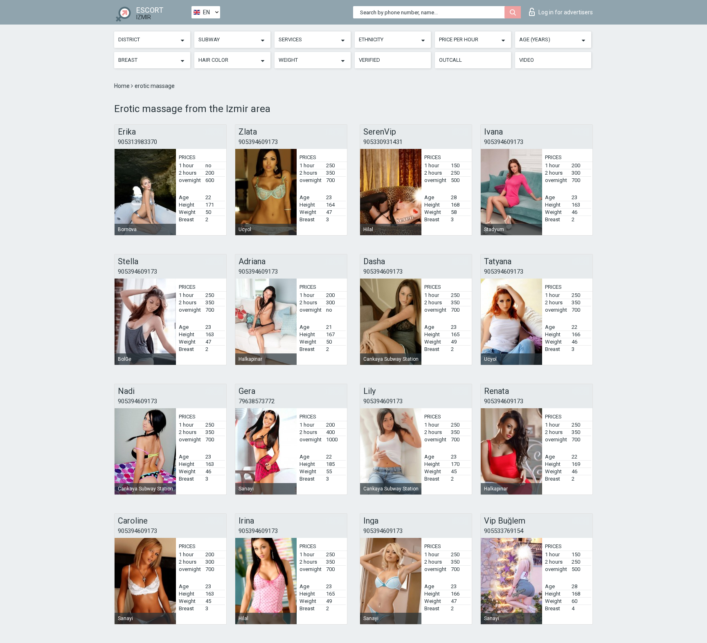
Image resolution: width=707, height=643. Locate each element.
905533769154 (503, 531)
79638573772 (257, 401)
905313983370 (137, 142)
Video (526, 60)
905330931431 (383, 142)
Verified (369, 60)
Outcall (450, 60)
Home (122, 86)
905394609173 (258, 142)
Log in (565, 12)
